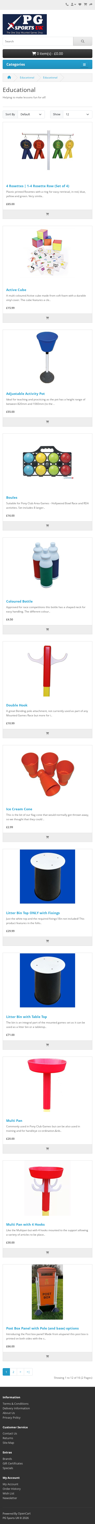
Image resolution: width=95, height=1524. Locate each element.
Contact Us (10, 1433)
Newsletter (10, 1498)
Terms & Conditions (15, 1404)
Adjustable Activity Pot (25, 393)
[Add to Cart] (47, 214)
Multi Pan (14, 1120)
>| (28, 1372)
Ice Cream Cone (19, 809)
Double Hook (16, 705)
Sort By (10, 114)
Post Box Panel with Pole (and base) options (42, 1328)
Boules (11, 497)
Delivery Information (16, 1408)
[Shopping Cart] (85, 4)
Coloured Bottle (19, 601)
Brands (7, 1459)
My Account (10, 1484)
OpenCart (24, 1513)
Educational (27, 77)
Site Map (8, 1443)
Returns (8, 1438)
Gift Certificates (13, 1463)
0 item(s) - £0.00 (49, 53)
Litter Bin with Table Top (26, 1016)
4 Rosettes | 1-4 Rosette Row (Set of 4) (37, 186)
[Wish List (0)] (79, 4)
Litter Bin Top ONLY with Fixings (33, 913)
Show (56, 114)
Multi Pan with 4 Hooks (25, 1224)
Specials (8, 1468)
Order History (12, 1489)
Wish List (8, 1493)
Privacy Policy (12, 1417)
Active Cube (16, 290)
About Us (9, 1413)
